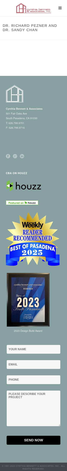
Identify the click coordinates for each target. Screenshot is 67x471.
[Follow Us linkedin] (22, 156)
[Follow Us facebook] (8, 156)
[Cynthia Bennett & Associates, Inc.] (33, 8)
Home (9, 37)
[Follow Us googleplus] (15, 156)
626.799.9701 (16, 123)
